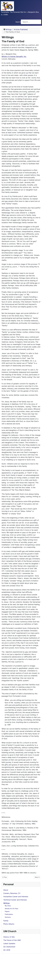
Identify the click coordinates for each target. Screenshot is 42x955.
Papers (7, 911)
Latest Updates (9, 943)
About (5, 890)
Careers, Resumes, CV (11, 893)
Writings (6, 903)
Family (5, 921)
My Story (8, 906)
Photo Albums (8, 924)
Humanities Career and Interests (15, 896)
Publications (9, 914)
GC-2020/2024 (9, 947)
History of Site (9, 937)
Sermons (8, 917)
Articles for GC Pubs (11, 908)
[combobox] (31, 22)
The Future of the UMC (12, 940)
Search (18, 22)
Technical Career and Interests (15, 900)
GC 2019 (6, 950)
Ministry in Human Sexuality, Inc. (14, 56)
